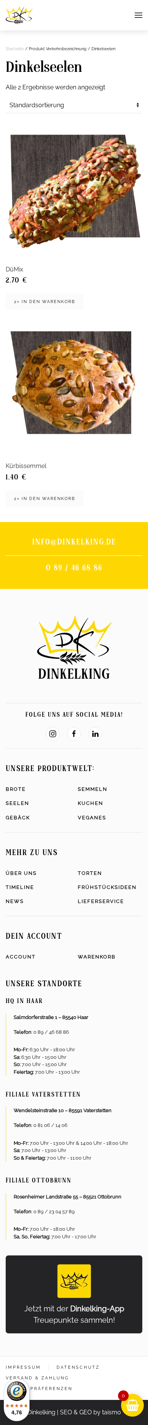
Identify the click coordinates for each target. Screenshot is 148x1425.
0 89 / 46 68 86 (74, 568)
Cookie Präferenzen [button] (39, 1388)
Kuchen (90, 803)
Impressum (23, 1367)
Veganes (92, 817)
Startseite (15, 48)
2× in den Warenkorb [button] (44, 301)
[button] (138, 15)
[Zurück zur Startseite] (19, 15)
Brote (16, 789)
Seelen (17, 803)
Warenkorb (97, 957)
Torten (90, 873)
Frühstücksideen (107, 887)
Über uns (21, 873)
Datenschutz (78, 1367)
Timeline (20, 887)
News (15, 901)
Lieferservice (101, 901)
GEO (85, 1412)
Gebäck (18, 817)
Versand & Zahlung (37, 1378)
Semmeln (92, 789)
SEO (66, 1412)
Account (21, 957)
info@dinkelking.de (74, 542)
